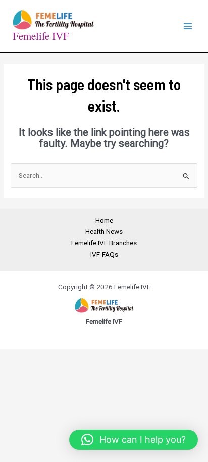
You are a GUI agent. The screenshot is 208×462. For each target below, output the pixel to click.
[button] (133, 440)
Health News (104, 231)
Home (104, 220)
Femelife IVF (41, 36)
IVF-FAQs (104, 254)
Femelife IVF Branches (104, 243)
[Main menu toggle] (188, 26)
